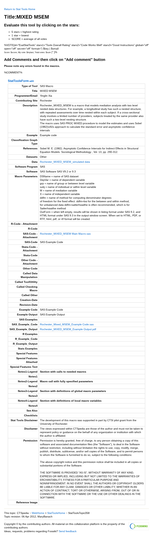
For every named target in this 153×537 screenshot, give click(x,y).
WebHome (38, 513)
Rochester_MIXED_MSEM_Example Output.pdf (68, 329)
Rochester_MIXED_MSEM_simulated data (65, 162)
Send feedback (67, 531)
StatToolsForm (18, 80)
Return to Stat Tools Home (19, 9)
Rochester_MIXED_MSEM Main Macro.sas (65, 233)
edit (31, 81)
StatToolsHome (56, 513)
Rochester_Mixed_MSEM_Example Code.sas (67, 324)
